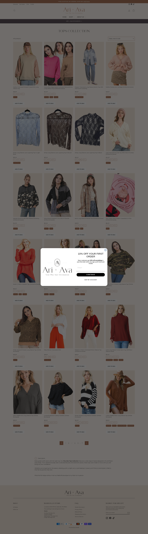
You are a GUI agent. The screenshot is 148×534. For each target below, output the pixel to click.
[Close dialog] (105, 250)
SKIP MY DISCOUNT (90, 279)
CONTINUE (90, 274)
